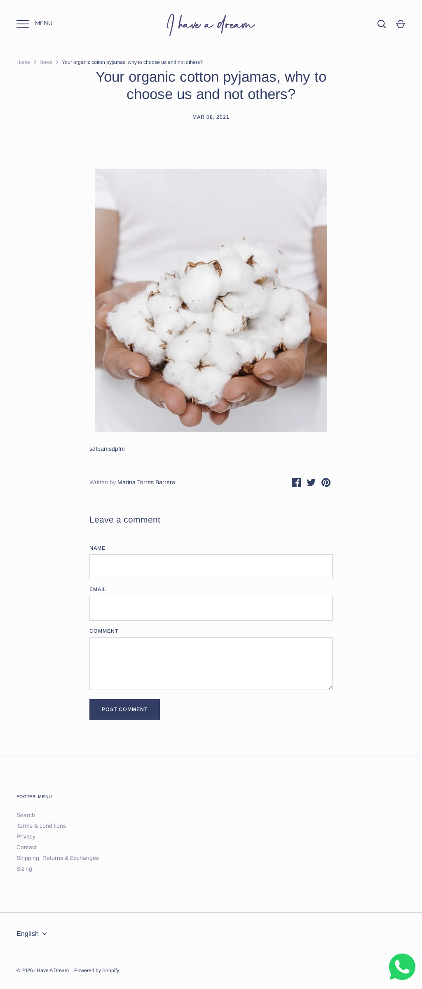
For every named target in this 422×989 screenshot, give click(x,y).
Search (25, 815)
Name (97, 548)
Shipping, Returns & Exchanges (57, 858)
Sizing (24, 868)
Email (97, 589)
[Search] (382, 24)
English (27, 933)
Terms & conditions (41, 825)
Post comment (125, 709)
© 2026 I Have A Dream (42, 970)
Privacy (25, 836)
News (46, 62)
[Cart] (401, 24)
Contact (26, 847)
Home (23, 62)
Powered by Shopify (96, 970)
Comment (103, 631)
